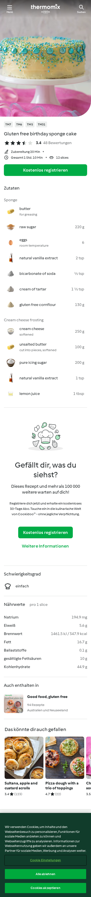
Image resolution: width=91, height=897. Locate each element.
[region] (45, 855)
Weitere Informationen (45, 546)
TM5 (30, 124)
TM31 (42, 124)
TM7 (8, 124)
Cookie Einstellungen (45, 860)
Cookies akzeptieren (45, 888)
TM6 (19, 124)
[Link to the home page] (45, 9)
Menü (10, 12)
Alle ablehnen (46, 874)
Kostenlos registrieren (45, 170)
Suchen (81, 12)
